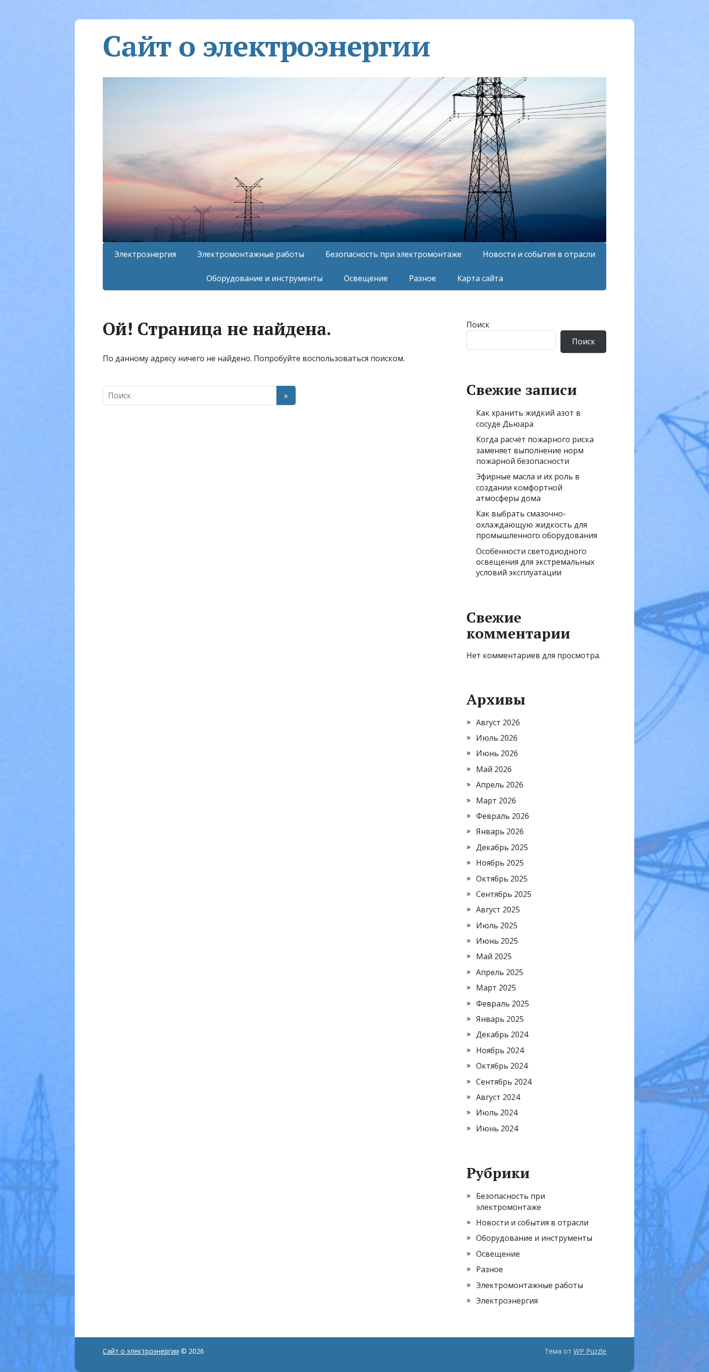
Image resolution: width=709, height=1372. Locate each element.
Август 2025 (498, 909)
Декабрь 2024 (502, 1034)
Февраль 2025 (502, 1003)
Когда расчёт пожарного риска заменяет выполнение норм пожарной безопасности (535, 450)
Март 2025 (496, 987)
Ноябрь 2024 (500, 1050)
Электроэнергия (145, 254)
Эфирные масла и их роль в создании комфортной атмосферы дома (528, 487)
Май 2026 (494, 769)
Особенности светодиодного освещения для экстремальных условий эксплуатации (535, 562)
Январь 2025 (500, 1019)
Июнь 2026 (497, 753)
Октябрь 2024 (502, 1065)
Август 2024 (498, 1097)
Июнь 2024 (497, 1128)
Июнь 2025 (497, 941)
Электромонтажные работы (250, 254)
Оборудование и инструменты (264, 278)
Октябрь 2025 (502, 878)
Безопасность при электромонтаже (394, 254)
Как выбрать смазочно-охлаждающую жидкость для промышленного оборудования (536, 524)
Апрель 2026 (499, 784)
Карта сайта (480, 278)
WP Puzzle (589, 1351)
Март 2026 (496, 800)
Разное (422, 278)
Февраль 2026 (502, 816)
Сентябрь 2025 (504, 894)
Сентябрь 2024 (504, 1081)
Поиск (478, 324)
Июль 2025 (497, 925)
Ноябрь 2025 (500, 862)
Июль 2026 (497, 738)
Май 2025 (494, 956)
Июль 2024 (497, 1112)
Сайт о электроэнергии (266, 46)
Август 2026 (498, 722)
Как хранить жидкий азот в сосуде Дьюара (528, 418)
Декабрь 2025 (502, 847)
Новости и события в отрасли (539, 254)
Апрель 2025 (499, 972)
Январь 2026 (500, 831)
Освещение (366, 278)
